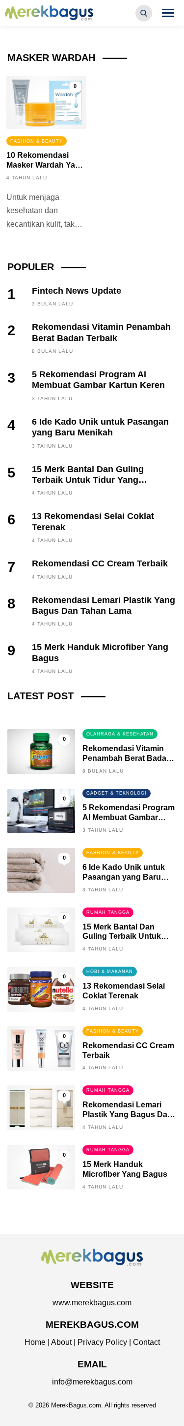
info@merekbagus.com (92, 1382)
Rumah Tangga (108, 912)
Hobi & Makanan (109, 971)
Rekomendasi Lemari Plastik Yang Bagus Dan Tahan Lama (127, 1114)
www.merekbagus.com (92, 1302)
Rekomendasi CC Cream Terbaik (100, 563)
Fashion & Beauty (36, 141)
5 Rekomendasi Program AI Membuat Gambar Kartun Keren (128, 817)
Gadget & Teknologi (116, 793)
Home (35, 1342)
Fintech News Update (76, 291)
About (61, 1342)
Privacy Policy (102, 1342)
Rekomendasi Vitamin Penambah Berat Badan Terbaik (126, 758)
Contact (146, 1342)
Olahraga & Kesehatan (120, 734)
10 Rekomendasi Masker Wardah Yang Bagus (45, 165)
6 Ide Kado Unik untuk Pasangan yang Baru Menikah (123, 877)
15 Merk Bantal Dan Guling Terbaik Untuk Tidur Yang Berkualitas (88, 480)
